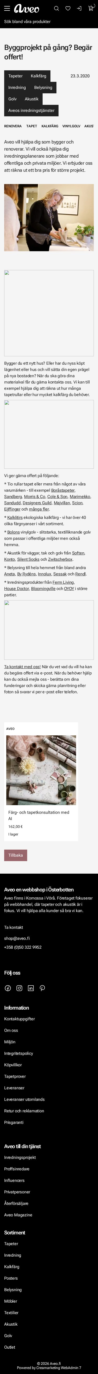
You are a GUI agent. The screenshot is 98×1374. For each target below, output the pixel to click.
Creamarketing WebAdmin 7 (58, 1368)
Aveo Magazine (18, 1214)
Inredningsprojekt (20, 1157)
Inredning (17, 87)
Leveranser (14, 1087)
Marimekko (80, 496)
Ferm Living (63, 582)
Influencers (14, 1180)
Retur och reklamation (24, 1110)
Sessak (60, 573)
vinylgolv (71, 126)
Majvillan (62, 502)
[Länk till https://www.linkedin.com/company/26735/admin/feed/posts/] (31, 988)
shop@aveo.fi (17, 938)
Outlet (9, 1347)
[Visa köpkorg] (91, 8)
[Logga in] (79, 8)
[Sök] (56, 8)
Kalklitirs (15, 517)
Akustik (31, 98)
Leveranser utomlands (24, 1099)
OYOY (69, 588)
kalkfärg (50, 126)
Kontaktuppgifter (19, 1018)
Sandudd (12, 502)
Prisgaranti (14, 1122)
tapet (31, 126)
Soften (78, 553)
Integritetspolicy (18, 1053)
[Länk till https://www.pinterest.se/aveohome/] (42, 988)
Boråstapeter (63, 490)
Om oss (11, 1030)
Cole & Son (57, 496)
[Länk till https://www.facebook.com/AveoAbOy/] (8, 988)
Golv (12, 98)
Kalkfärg (38, 75)
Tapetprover (15, 1076)
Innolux (44, 573)
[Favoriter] (68, 8)
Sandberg (13, 496)
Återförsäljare (16, 1203)
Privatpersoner (17, 1191)
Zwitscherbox (60, 559)
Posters (11, 1278)
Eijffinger (12, 509)
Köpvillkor (13, 1064)
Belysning (43, 87)
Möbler (10, 1301)
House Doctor (16, 588)
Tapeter (15, 75)
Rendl (80, 573)
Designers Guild (37, 502)
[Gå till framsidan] (26, 8)
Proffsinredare (17, 1168)
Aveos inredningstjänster (31, 110)
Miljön (9, 1041)
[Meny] (7, 8)
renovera (13, 126)
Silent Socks (28, 559)
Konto (9, 559)
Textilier (11, 1312)
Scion (77, 502)
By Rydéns (26, 573)
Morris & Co (34, 496)
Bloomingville (43, 588)
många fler (39, 509)
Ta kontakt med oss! (22, 666)
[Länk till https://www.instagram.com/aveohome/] (19, 988)
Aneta (9, 573)
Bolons (13, 532)
